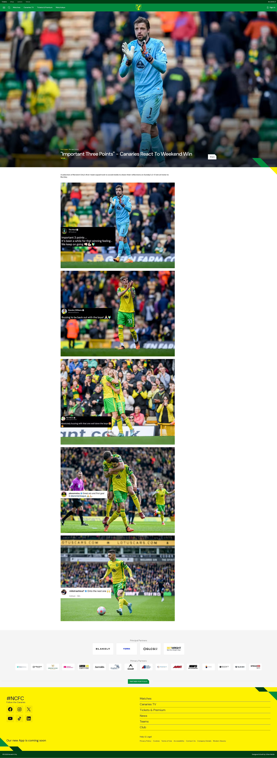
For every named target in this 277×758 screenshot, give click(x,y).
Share (212, 157)
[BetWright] (174, 649)
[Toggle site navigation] (4, 7)
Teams (144, 721)
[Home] (138, 7)
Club (143, 727)
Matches (16, 7)
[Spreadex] (255, 666)
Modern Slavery (219, 741)
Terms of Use (166, 741)
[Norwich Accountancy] (68, 666)
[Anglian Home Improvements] (115, 666)
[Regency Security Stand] (224, 666)
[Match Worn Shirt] (193, 666)
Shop (12, 1)
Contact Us (191, 741)
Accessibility (179, 741)
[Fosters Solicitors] (21, 666)
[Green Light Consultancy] (150, 649)
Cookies (156, 741)
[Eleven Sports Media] (239, 666)
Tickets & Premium (44, 7)
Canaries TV (29, 7)
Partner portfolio (138, 681)
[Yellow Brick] (37, 666)
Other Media (270, 754)
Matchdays (60, 7)
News (143, 716)
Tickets (4, 1)
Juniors (19, 1)
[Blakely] (272, 2)
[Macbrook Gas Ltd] (162, 666)
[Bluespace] (208, 666)
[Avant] (177, 666)
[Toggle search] (9, 7)
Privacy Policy (145, 741)
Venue (28, 1)
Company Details (204, 741)
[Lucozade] (130, 666)
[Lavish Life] (84, 666)
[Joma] (127, 649)
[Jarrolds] (99, 666)
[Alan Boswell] (146, 666)
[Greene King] (52, 666)
